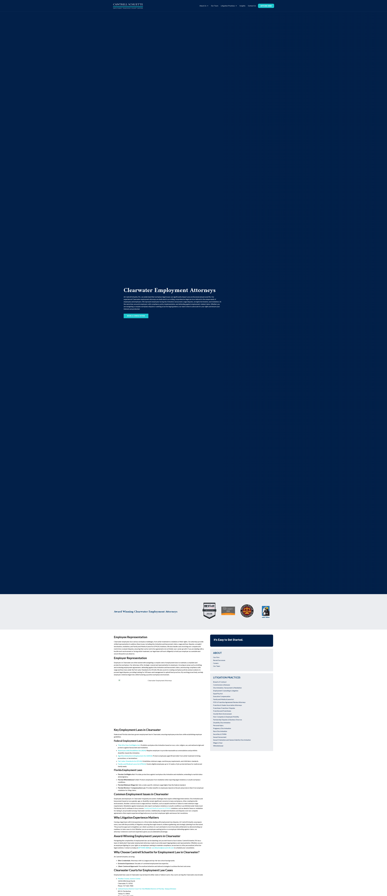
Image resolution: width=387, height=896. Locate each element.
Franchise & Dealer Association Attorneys (227, 705)
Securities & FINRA (219, 734)
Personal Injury (218, 725)
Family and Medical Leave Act (223, 699)
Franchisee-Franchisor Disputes (224, 708)
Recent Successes (219, 660)
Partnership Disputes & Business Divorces (227, 720)
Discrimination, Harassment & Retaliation (227, 688)
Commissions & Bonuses (221, 685)
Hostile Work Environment (222, 714)
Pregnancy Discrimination (222, 728)
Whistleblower (218, 746)
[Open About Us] (208, 6)
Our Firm (216, 657)
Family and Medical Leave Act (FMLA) (157, 808)
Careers (216, 663)
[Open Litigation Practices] (236, 6)
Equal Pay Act (218, 694)
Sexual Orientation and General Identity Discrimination (232, 740)
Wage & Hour (218, 743)
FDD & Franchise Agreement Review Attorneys (229, 702)
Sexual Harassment (219, 737)
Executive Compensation (221, 696)
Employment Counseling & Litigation (225, 691)
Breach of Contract (219, 682)
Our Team (216, 666)
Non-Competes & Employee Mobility (226, 717)
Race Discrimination (220, 731)
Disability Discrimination (221, 723)
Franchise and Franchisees (222, 711)
